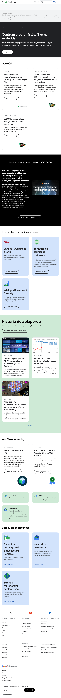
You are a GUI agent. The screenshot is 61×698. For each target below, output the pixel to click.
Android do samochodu (47, 628)
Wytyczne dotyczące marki (22, 686)
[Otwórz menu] (2, 2)
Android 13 (4, 655)
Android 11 (4, 660)
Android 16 (4, 647)
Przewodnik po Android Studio (29, 646)
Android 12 (4, 657)
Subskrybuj (29, 690)
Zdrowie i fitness (26, 626)
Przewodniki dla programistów (29, 649)
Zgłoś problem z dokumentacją (49, 647)
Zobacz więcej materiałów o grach (15, 331)
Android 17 (4, 644)
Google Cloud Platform (8, 678)
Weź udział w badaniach (47, 652)
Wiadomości (5, 633)
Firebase (4, 675)
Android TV (44, 631)
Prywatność (24, 631)
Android (4, 622)
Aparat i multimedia (27, 628)
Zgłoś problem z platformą (48, 644)
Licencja (12, 686)
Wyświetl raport (9, 564)
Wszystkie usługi (6, 680)
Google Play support (46, 650)
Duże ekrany (44, 621)
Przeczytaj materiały (12, 471)
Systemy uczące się (26, 623)
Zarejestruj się (38, 564)
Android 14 (4, 652)
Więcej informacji (11, 99)
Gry (23, 621)
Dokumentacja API (26, 651)
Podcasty (4, 638)
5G (22, 634)
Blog (3, 635)
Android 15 (4, 650)
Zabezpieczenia (6, 627)
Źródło (3, 630)
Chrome (4, 672)
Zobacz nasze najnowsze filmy (30, 217)
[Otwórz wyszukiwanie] (35, 2)
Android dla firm (6, 625)
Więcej (30, 425)
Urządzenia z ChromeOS (47, 626)
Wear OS (43, 623)
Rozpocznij (7, 52)
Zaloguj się (56, 2)
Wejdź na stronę (9, 601)
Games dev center (8, 7)
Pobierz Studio (25, 654)
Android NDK (25, 656)
